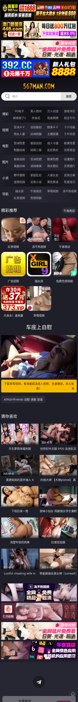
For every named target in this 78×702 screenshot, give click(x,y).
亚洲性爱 (19, 143)
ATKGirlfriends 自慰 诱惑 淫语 (23, 399)
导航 (5, 194)
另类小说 (36, 182)
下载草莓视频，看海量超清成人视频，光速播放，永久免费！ (39, 386)
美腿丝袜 (19, 166)
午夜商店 (36, 191)
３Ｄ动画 (69, 127)
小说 (5, 178)
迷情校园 (19, 182)
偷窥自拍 (19, 159)
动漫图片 (69, 159)
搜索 (69, 96)
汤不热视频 (70, 191)
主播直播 (52, 134)
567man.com (39, 86)
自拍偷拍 (36, 127)
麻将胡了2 (19, 118)
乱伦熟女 (52, 150)
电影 (5, 146)
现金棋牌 (52, 118)
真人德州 (36, 111)
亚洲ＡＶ (19, 127)
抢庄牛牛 (69, 118)
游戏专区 (69, 111)
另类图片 (69, 166)
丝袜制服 (36, 134)
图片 (5, 162)
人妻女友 (52, 175)
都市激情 (19, 175)
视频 (5, 130)
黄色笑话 (52, 182)
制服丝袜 (19, 150)
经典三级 (36, 150)
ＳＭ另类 (69, 134)
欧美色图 (52, 159)
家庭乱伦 (36, 175)
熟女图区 (52, 166)
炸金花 (36, 118)
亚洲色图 (36, 159)
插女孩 (19, 191)
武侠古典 (69, 175)
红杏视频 (19, 198)
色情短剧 (36, 198)
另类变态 (69, 150)
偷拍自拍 (36, 143)
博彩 (5, 114)
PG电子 (19, 111)
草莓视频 (52, 191)
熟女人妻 (19, 134)
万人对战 (52, 111)
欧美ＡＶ (52, 127)
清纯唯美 (36, 166)
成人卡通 (52, 143)
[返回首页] (73, 694)
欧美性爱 (69, 143)
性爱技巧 (69, 182)
